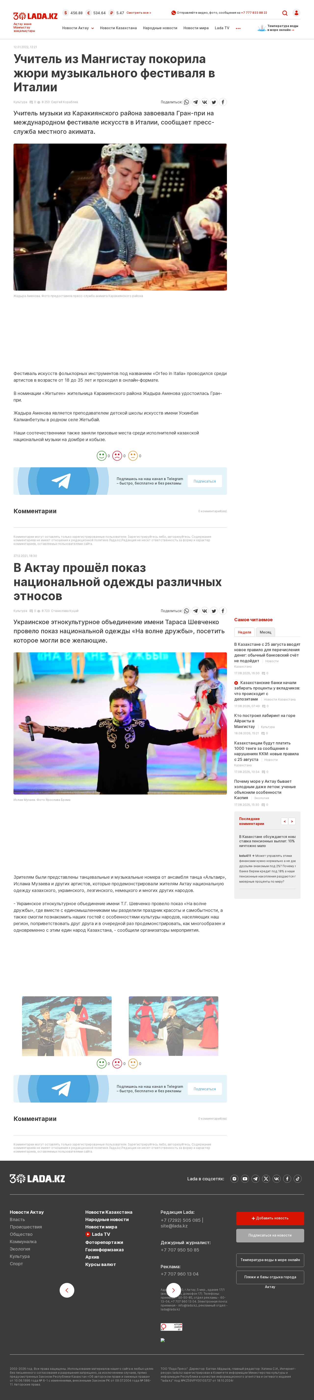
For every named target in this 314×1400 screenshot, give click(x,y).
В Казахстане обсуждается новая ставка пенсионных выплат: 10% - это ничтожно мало (272, 841)
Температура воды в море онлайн (270, 1260)
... (238, 26)
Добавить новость (271, 1218)
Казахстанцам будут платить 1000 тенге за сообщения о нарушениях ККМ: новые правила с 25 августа (266, 753)
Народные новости (160, 28)
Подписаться (205, 481)
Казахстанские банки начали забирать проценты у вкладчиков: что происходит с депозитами (267, 690)
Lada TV (222, 28)
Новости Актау (75, 28)
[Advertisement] (120, 336)
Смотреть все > (139, 12)
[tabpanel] (267, 724)
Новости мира (196, 28)
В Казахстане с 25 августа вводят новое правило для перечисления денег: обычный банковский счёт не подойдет (267, 655)
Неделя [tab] (244, 632)
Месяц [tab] (265, 632)
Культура (20, 102)
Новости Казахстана (118, 28)
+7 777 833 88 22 (254, 12)
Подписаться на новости (270, 1235)
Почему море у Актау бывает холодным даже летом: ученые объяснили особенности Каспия (265, 789)
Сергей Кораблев (64, 102)
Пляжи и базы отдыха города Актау (270, 1279)
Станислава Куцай (64, 611)
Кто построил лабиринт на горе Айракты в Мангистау (264, 721)
